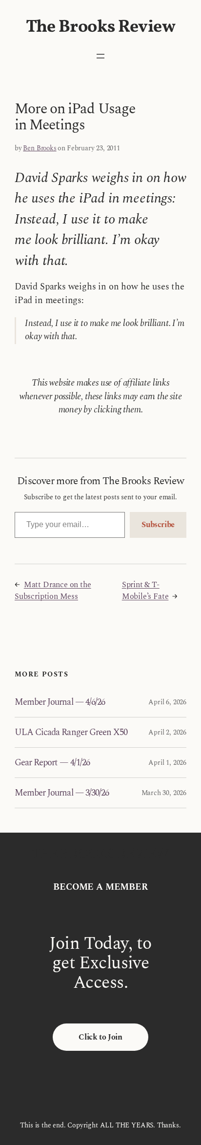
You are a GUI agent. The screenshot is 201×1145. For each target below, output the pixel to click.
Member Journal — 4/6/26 (60, 702)
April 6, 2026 (167, 702)
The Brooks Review (101, 27)
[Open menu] (100, 56)
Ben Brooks (39, 148)
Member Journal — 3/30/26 (62, 793)
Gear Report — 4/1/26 (52, 763)
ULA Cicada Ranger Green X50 (71, 733)
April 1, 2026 (167, 762)
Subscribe (158, 525)
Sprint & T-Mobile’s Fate (145, 590)
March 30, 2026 (163, 793)
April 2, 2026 (167, 732)
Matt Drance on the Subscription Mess (53, 590)
